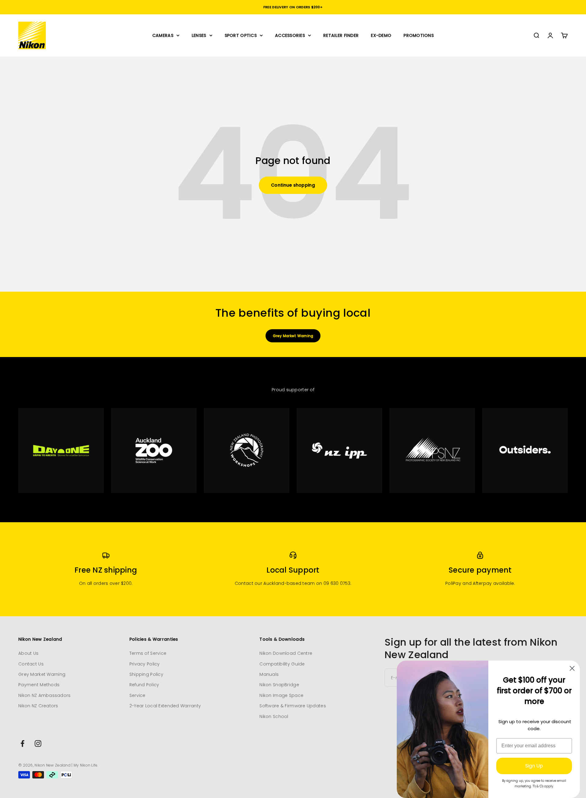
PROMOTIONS (418, 35)
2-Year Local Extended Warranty (165, 706)
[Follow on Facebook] (22, 743)
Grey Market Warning (293, 335)
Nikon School (273, 716)
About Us (28, 653)
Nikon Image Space (281, 695)
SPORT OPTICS (241, 35)
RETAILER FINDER (341, 35)
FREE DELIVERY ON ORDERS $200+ (293, 7)
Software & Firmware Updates (292, 706)
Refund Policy (144, 685)
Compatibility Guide (282, 664)
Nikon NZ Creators (38, 706)
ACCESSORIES (290, 35)
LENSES (199, 35)
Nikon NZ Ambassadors (44, 695)
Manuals (269, 674)
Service (137, 695)
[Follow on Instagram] (38, 743)
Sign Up (534, 765)
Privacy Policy (144, 664)
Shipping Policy (146, 674)
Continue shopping (293, 185)
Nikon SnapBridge (279, 685)
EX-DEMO (381, 35)
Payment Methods (39, 685)
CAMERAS (162, 35)
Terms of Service (147, 653)
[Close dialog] (572, 668)
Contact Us (31, 664)
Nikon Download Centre (285, 653)
